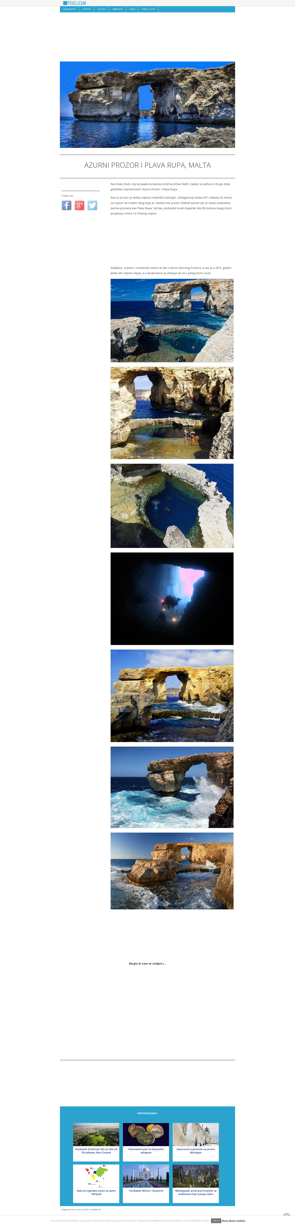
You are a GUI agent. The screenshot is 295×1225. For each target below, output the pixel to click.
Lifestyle (87, 9)
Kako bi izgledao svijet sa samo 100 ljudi (96, 1192)
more (78, 1209)
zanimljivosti (95, 1209)
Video (132, 9)
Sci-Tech (102, 9)
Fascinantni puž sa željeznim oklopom (146, 1150)
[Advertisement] (147, 36)
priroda (85, 1209)
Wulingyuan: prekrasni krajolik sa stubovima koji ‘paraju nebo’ (195, 1192)
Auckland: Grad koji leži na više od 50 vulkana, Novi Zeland (96, 1150)
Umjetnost (117, 9)
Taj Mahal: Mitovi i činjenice (146, 1190)
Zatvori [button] (216, 1220)
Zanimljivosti (69, 9)
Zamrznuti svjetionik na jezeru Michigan (196, 1150)
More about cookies (233, 1220)
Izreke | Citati (148, 9)
